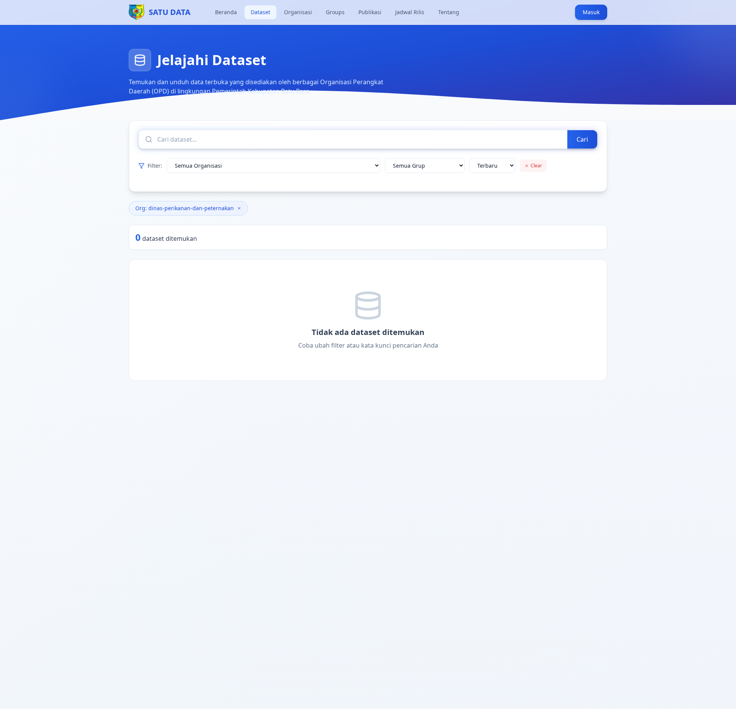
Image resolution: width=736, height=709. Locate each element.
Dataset (260, 12)
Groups (335, 12)
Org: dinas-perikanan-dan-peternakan (184, 208)
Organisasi (298, 12)
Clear (536, 165)
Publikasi (369, 12)
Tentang (448, 12)
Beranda (226, 12)
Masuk (591, 12)
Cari (582, 139)
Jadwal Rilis (409, 12)
